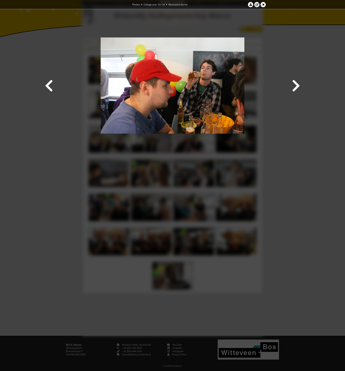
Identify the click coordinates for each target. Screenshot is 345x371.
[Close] (263, 4)
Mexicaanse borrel (178, 4)
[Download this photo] (250, 4)
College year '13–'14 (154, 4)
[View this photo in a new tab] (257, 4)
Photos (136, 4)
